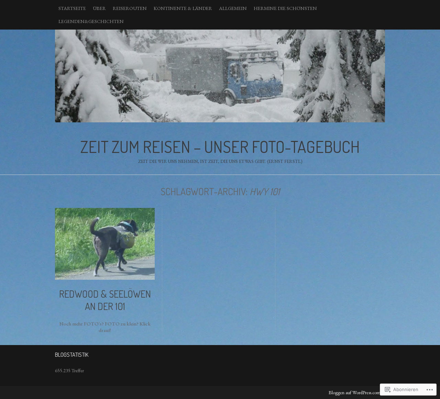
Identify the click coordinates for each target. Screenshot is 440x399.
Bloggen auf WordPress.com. (355, 392)
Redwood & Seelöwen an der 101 (105, 300)
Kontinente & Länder (183, 8)
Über (99, 8)
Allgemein (233, 8)
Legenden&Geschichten (91, 21)
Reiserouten (130, 8)
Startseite (72, 8)
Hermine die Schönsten (285, 8)
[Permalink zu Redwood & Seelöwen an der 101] (105, 278)
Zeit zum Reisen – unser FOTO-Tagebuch (220, 76)
